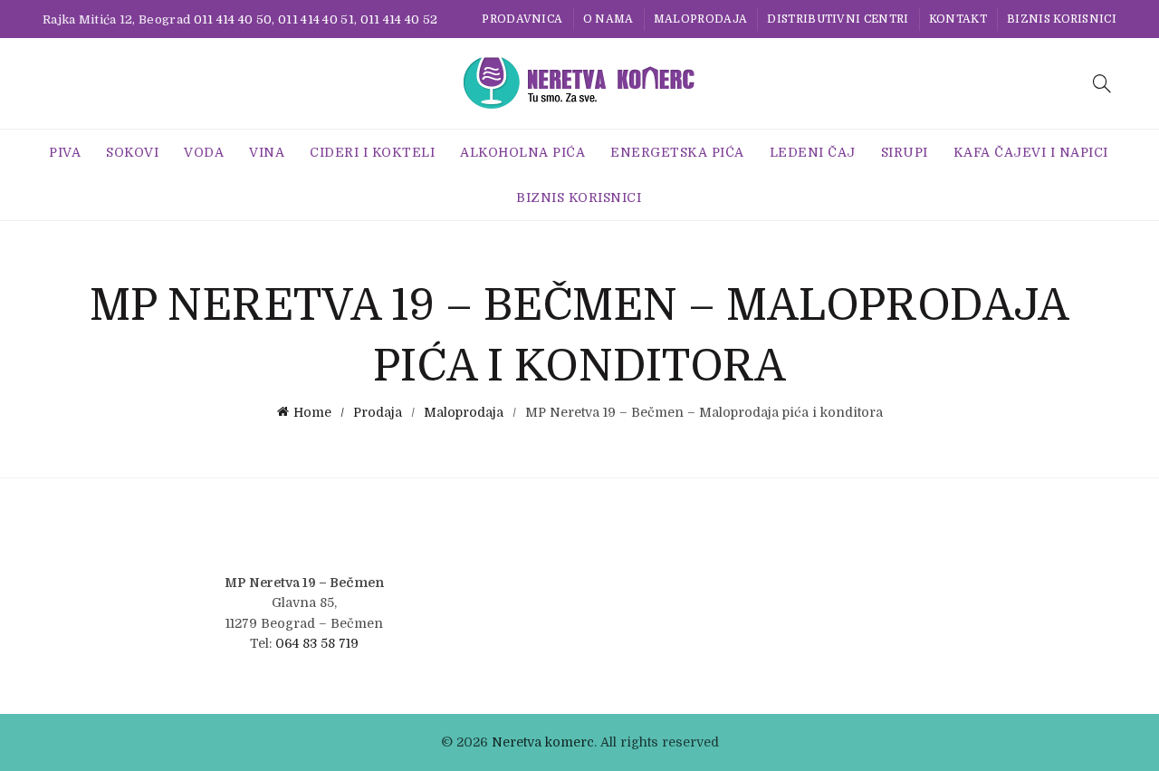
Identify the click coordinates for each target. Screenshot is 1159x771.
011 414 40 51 (316, 19)
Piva (65, 152)
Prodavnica (522, 19)
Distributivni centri (837, 19)
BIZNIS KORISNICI (1061, 19)
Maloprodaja (700, 19)
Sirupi (904, 152)
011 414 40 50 (233, 19)
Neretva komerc (543, 742)
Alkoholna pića (522, 152)
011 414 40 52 (399, 19)
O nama (608, 19)
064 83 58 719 (317, 643)
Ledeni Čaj (813, 152)
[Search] (1101, 83)
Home (312, 412)
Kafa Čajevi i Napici (1030, 152)
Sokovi (132, 152)
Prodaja (377, 412)
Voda (204, 152)
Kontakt (958, 19)
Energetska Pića (677, 152)
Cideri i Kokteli (372, 152)
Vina (266, 152)
